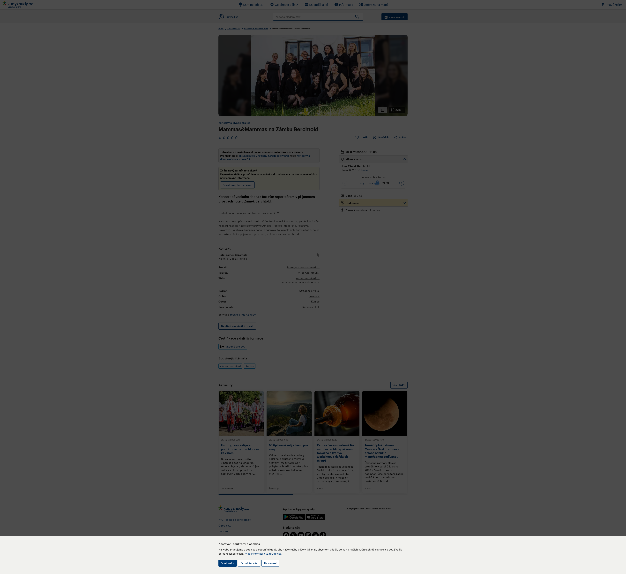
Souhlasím (227, 563)
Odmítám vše (249, 563)
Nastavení (270, 563)
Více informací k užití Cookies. (263, 553)
